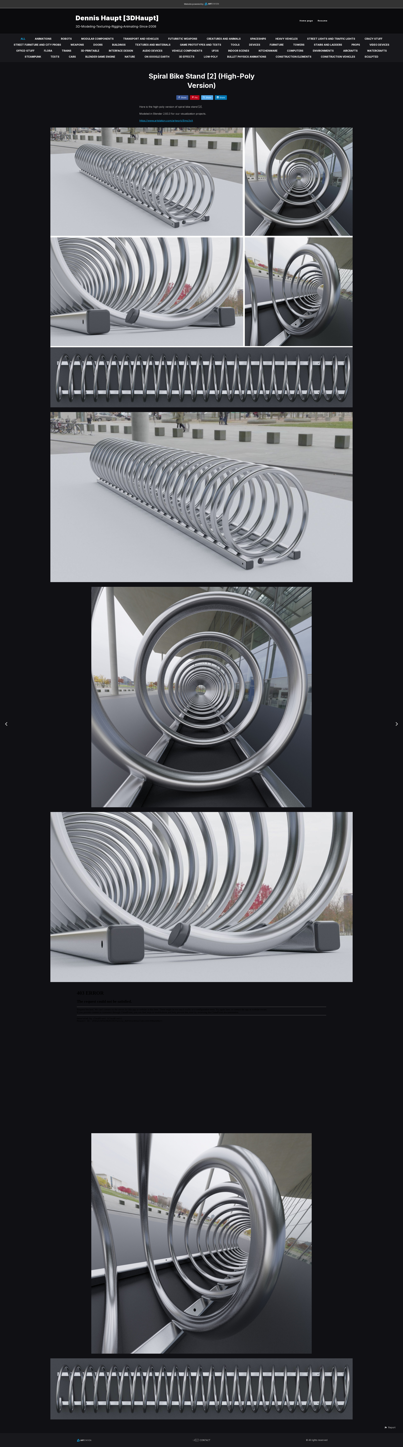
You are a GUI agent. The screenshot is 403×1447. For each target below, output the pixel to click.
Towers (298, 44)
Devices (254, 44)
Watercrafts (377, 50)
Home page (306, 20)
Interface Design (121, 50)
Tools (235, 44)
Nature (130, 56)
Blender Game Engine (100, 56)
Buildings (119, 44)
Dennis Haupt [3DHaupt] (117, 18)
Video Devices (379, 44)
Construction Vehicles (338, 56)
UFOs (215, 50)
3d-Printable (90, 50)
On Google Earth (157, 56)
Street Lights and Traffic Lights (331, 38)
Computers (295, 50)
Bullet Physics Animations (246, 56)
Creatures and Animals (224, 38)
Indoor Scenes (238, 50)
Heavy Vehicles (286, 38)
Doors (98, 44)
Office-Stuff (25, 50)
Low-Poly (211, 56)
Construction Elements (293, 56)
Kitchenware (268, 50)
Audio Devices (152, 50)
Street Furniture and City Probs (37, 44)
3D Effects (186, 56)
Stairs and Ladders (328, 44)
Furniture (277, 44)
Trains (66, 50)
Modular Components (97, 38)
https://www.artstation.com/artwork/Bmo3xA (166, 120)
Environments (323, 50)
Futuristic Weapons (182, 38)
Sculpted (371, 56)
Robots (66, 38)
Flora (48, 50)
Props (356, 44)
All (23, 38)
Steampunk (33, 56)
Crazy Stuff (373, 38)
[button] (390, 1427)
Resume (322, 20)
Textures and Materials (152, 44)
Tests (55, 56)
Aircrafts (350, 50)
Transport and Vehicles (141, 38)
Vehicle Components (187, 50)
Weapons (77, 44)
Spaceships (258, 38)
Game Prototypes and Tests (200, 44)
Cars (72, 56)
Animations (43, 38)
